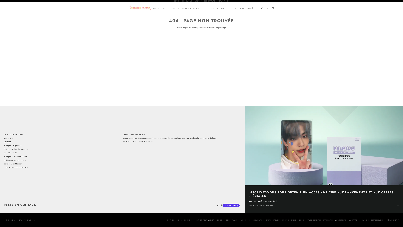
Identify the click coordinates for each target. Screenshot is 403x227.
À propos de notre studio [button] (134, 135)
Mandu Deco (174, 220)
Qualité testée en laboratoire (16, 167)
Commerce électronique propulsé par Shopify (379, 220)
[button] (156, 8)
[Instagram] (222, 205)
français (9, 220)
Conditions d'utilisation (13, 164)
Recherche (8, 138)
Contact (7, 142)
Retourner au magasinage (215, 27)
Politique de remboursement (15, 156)
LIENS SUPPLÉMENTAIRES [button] (13, 135)
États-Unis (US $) (26, 220)
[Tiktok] (218, 205)
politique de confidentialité (15, 160)
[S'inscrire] (397, 205)
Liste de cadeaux (10, 153)
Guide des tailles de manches (16, 149)
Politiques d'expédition (13, 145)
